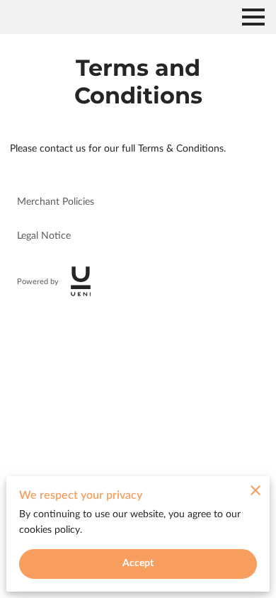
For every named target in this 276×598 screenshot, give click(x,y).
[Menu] (253, 17)
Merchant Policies (55, 202)
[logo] (80, 281)
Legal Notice (44, 236)
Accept (138, 563)
